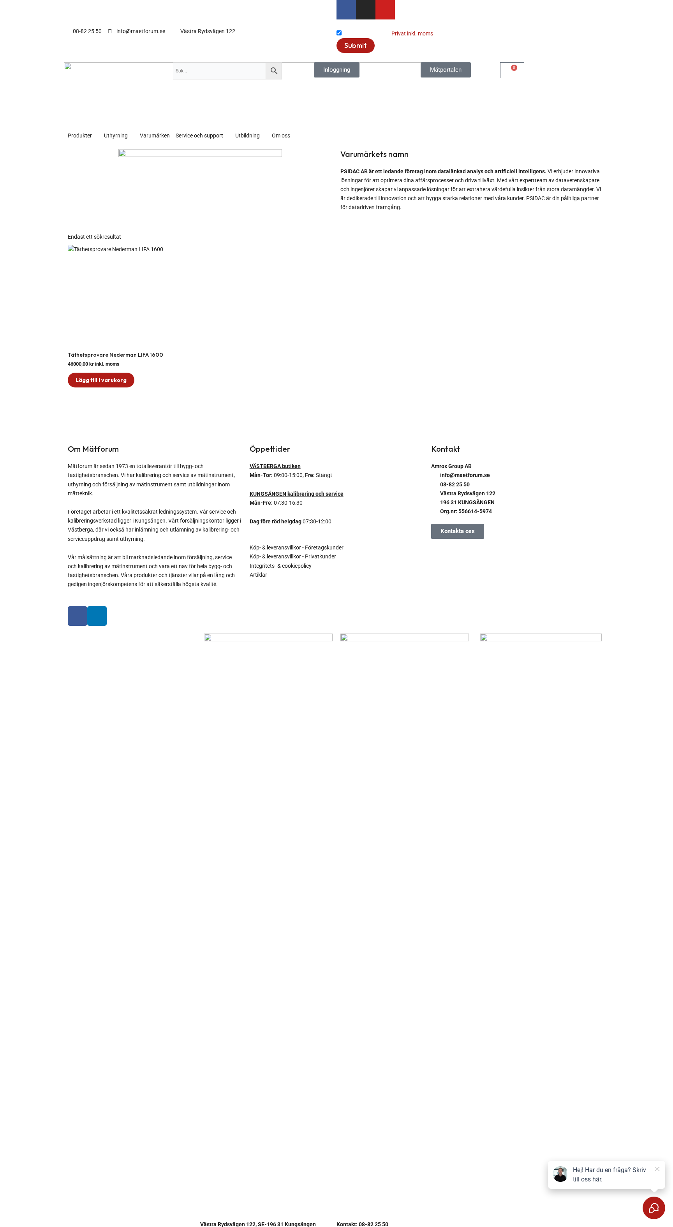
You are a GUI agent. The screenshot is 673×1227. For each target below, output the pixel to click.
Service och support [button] (199, 135)
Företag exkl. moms (366, 33)
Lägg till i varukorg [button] (101, 380)
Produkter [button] (80, 135)
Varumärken (155, 135)
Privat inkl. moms (412, 33)
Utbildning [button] (247, 135)
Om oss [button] (281, 135)
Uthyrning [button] (116, 135)
